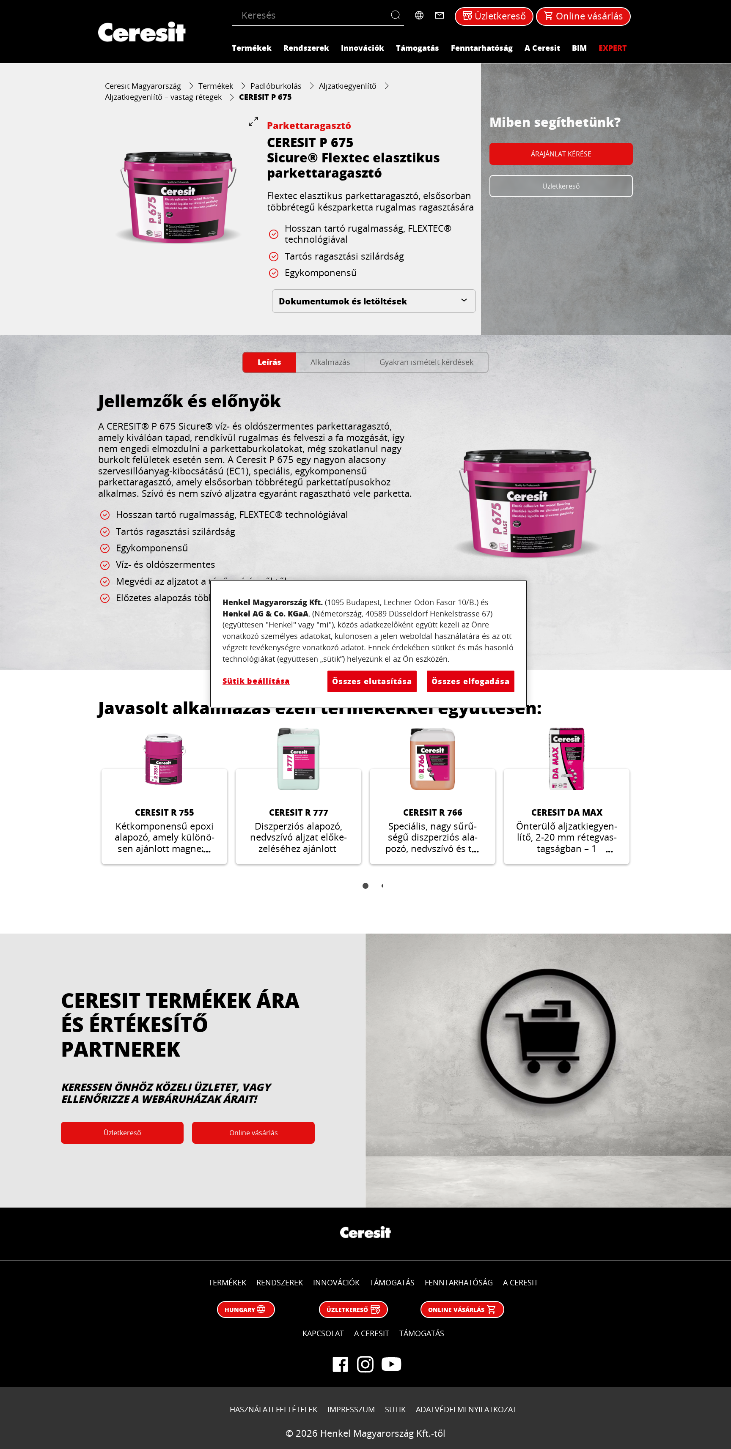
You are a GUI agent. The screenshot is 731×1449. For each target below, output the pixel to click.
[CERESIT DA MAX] (566, 796)
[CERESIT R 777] (298, 796)
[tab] (269, 362)
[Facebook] (340, 1364)
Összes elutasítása (372, 681)
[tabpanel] (365, 516)
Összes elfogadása (470, 681)
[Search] (397, 15)
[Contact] (439, 15)
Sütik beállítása (256, 680)
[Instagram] (365, 1364)
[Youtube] (391, 1364)
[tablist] (365, 892)
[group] (178, 196)
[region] (368, 644)
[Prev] (88, 802)
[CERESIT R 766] (432, 796)
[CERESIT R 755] (164, 796)
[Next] (643, 802)
